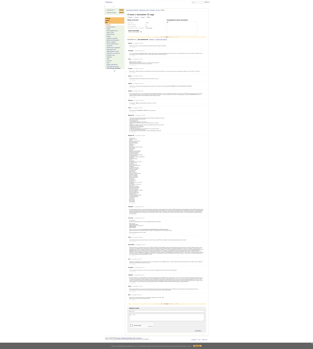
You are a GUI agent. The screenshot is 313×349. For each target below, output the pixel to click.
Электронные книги (113, 66)
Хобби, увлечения (112, 64)
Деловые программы (113, 40)
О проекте (118, 337)
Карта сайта (178, 2)
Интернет (109, 45)
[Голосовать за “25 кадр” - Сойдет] (134, 34)
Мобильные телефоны (113, 47)
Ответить (134, 47)
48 (161, 37)
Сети (108, 59)
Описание (137, 17)
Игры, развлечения (112, 44)
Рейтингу (151, 39)
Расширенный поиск (196, 3)
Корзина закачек (110, 9)
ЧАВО (134, 337)
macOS (107, 20)
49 (164, 37)
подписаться (149, 27)
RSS (183, 2)
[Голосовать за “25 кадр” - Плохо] (132, 34)
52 (171, 37)
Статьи (117, 7)
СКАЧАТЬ (130, 17)
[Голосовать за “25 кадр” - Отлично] (139, 34)
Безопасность (111, 34)
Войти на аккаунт (160, 2)
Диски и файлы (111, 42)
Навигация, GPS (111, 49)
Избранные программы (111, 12)
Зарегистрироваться (170, 2)
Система (109, 60)
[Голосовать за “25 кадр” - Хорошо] (137, 34)
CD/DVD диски (111, 27)
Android (107, 18)
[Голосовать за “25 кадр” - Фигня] (129, 34)
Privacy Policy (139, 337)
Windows (108, 25)
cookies (129, 346)
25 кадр (150, 14)
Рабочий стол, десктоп (113, 53)
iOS (106, 23)
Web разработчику (112, 30)
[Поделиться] (149, 17)
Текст (108, 62)
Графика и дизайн (112, 38)
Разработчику (111, 55)
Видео (108, 36)
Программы (110, 7)
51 (168, 37)
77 (177, 37)
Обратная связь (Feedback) (126, 337)
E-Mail (108, 29)
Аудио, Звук (110, 32)
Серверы (109, 57)
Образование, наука (113, 51)
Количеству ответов (161, 39)
